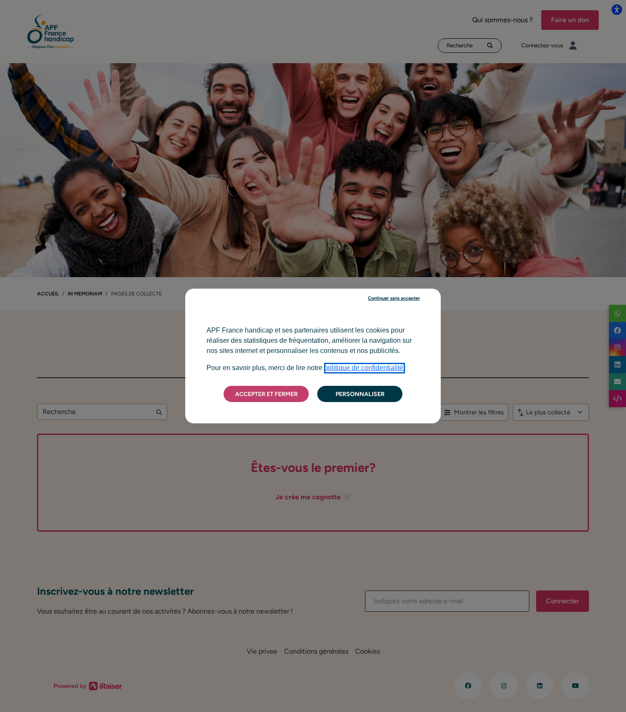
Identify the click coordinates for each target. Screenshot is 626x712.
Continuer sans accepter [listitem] (394, 298)
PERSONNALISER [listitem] (360, 394)
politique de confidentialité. (364, 367)
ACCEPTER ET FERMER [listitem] (266, 394)
